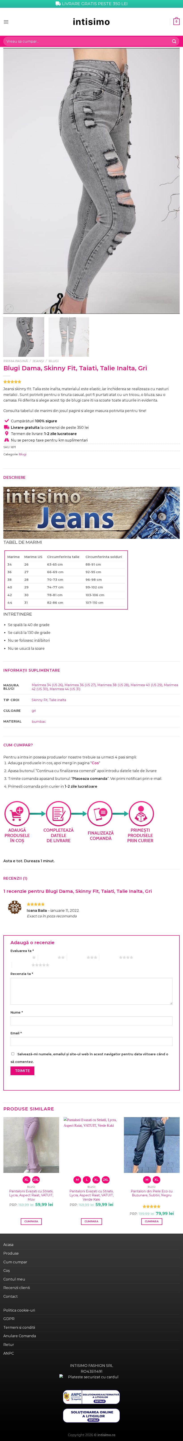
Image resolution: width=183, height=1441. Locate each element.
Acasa (8, 1245)
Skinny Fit (40, 700)
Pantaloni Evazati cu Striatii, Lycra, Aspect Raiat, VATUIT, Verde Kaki (91, 1195)
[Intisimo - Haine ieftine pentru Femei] (91, 22)
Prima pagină (15, 361)
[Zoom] (9, 308)
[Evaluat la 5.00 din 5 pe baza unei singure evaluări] (91, 381)
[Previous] (12, 180)
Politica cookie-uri (19, 1310)
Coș (6, 1270)
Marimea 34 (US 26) (47, 685)
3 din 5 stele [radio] (77, 957)
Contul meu (14, 1279)
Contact (10, 1296)
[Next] (170, 180)
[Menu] (6, 21)
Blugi (54, 361)
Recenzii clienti (16, 1288)
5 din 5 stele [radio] (21, 965)
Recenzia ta (21, 974)
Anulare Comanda (19, 1336)
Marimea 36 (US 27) (80, 685)
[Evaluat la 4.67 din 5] (152, 1206)
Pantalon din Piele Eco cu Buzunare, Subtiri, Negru (152, 1193)
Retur (8, 1345)
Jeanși (38, 361)
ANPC (8, 1353)
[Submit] (174, 41)
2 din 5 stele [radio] (48, 957)
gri (34, 711)
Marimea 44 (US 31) (65, 689)
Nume (16, 1012)
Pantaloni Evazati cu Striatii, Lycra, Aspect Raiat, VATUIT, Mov (31, 1195)
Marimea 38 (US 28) (113, 685)
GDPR (9, 1319)
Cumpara (31, 1221)
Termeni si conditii (19, 1327)
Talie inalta (57, 700)
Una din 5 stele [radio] (20, 957)
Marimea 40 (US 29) (146, 685)
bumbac (39, 722)
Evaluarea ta (22, 951)
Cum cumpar (15, 1262)
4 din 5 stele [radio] (109, 957)
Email (16, 1033)
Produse (11, 1253)
